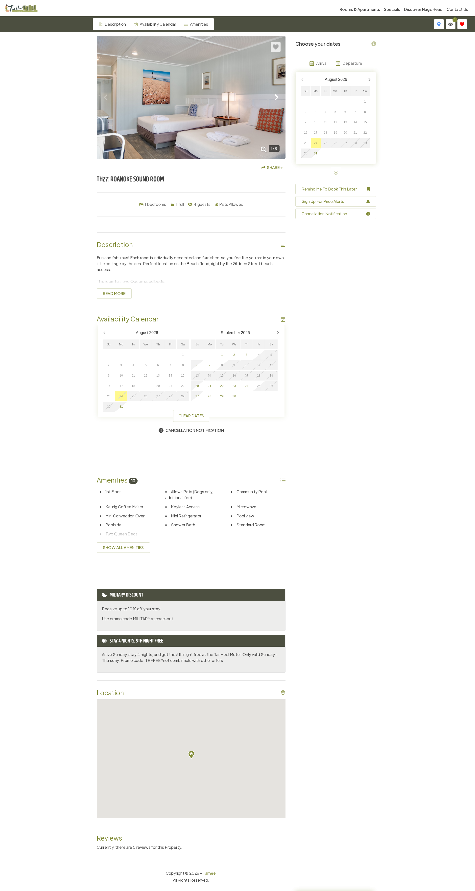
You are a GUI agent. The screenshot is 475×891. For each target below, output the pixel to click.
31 (121, 406)
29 (222, 396)
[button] (106, 97)
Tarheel (209, 873)
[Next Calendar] (278, 333)
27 (197, 396)
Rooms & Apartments (360, 9)
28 (209, 396)
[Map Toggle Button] (439, 24)
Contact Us (457, 9)
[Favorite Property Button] (276, 47)
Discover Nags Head (423, 9)
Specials (392, 9)
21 (209, 386)
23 (234, 386)
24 (246, 386)
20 (197, 386)
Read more (114, 293)
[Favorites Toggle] (462, 24)
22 (222, 386)
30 (234, 396)
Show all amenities (123, 547)
